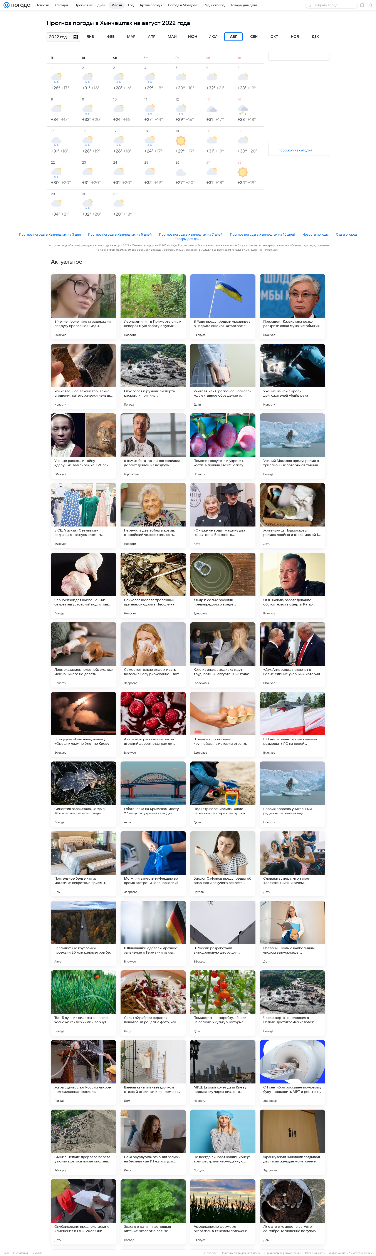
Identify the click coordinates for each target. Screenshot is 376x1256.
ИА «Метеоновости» (359, 1253)
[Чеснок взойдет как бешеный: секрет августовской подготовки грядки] (83, 585)
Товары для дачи (188, 239)
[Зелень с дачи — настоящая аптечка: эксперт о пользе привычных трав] (153, 1211)
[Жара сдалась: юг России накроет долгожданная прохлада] (83, 1072)
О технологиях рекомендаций (282, 1253)
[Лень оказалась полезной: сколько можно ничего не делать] (83, 655)
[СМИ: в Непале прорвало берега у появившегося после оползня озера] (83, 1142)
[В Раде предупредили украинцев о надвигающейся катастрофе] (222, 306)
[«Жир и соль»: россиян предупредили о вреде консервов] (222, 585)
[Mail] (6, 5)
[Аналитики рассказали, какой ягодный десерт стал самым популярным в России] (153, 724)
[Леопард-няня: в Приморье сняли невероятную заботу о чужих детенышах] (153, 306)
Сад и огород (346, 234)
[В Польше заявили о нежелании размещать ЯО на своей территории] (292, 724)
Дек (315, 37)
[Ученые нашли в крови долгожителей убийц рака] (292, 376)
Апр (151, 37)
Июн (192, 37)
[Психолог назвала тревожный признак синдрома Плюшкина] (153, 585)
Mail (6, 1253)
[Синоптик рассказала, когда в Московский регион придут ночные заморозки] (83, 794)
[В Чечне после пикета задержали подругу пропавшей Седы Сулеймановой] (83, 306)
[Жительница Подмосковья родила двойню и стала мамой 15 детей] (292, 515)
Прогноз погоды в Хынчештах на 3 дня (50, 234)
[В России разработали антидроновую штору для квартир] (222, 933)
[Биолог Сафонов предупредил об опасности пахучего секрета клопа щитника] (222, 863)
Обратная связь (315, 1253)
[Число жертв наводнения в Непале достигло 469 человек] (292, 1003)
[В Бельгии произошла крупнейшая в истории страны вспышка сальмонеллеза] (222, 724)
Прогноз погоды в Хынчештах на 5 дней (120, 234)
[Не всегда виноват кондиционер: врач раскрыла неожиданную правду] (222, 1142)
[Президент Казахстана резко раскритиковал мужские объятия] (292, 306)
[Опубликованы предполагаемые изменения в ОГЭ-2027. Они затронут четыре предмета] (83, 1211)
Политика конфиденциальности (240, 1253)
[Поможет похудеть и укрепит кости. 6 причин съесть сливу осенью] (222, 446)
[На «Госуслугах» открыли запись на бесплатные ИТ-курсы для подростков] (153, 1142)
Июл (213, 37)
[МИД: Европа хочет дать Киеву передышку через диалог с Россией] (222, 1072)
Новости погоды (315, 234)
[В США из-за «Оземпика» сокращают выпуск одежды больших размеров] (83, 515)
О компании (20, 1253)
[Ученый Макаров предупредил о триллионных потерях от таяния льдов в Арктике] (292, 446)
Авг (233, 37)
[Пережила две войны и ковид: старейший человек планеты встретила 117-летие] (153, 515)
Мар (131, 37)
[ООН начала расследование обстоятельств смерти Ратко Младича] (292, 585)
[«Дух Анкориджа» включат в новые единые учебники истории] (292, 655)
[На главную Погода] (20, 5)
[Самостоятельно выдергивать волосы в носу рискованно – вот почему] (153, 655)
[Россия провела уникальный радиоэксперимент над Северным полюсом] (292, 794)
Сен (254, 37)
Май (172, 37)
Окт (274, 37)
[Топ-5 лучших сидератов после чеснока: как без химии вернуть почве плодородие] (83, 1003)
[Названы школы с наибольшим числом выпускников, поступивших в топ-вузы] (292, 933)
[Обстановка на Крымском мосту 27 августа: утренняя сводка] (153, 794)
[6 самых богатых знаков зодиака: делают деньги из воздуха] (153, 446)
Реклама (37, 1253)
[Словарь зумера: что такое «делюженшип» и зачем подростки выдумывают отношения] (292, 863)
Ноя (295, 37)
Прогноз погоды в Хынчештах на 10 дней (262, 234)
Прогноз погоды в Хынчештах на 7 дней (191, 234)
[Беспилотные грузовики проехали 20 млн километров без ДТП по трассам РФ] (83, 933)
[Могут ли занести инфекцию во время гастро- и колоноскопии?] (153, 863)
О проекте (210, 1253)
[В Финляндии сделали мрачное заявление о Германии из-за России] (153, 933)
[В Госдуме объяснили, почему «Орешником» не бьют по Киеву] (83, 724)
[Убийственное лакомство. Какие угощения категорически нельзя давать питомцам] (83, 376)
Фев (111, 37)
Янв (90, 37)
